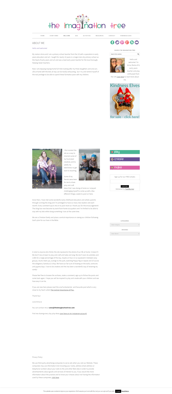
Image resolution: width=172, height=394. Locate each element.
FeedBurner (129, 189)
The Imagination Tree (86, 21)
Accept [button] (118, 391)
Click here (120, 77)
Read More (125, 391)
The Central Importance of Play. (62, 290)
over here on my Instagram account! (73, 313)
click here (55, 377)
